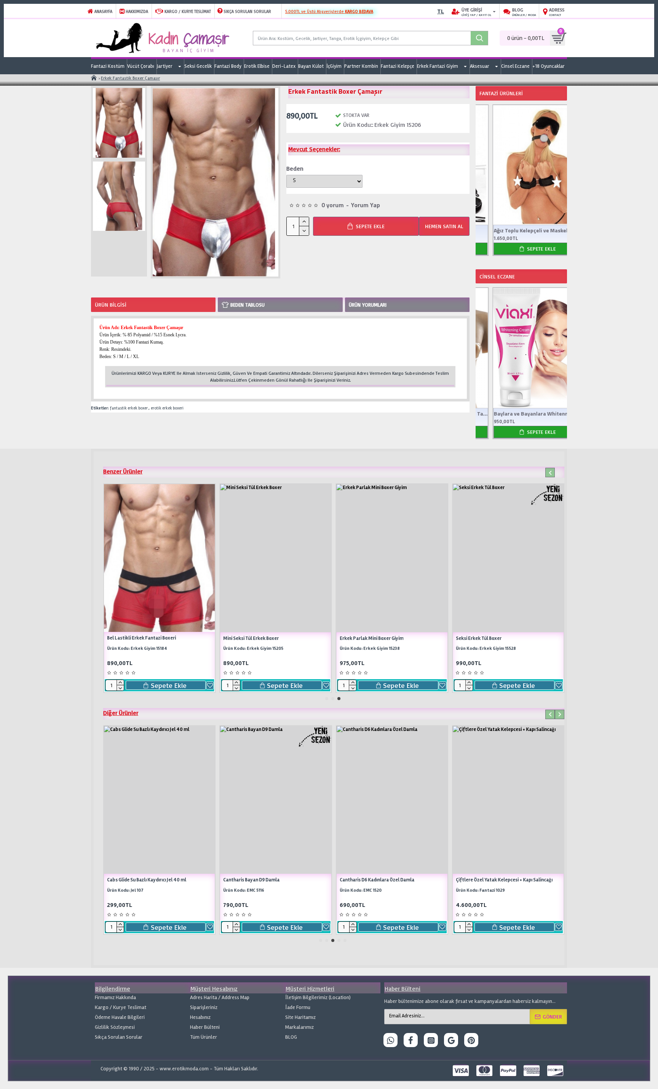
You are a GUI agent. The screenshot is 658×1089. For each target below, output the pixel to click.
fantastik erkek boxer (129, 408)
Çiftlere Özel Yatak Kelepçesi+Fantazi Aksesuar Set (333, 880)
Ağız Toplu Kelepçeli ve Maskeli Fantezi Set (521, 230)
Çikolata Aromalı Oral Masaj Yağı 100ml (552, 880)
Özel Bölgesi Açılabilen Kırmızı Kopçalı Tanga (257, 638)
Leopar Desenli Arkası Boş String (476, 638)
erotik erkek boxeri (167, 408)
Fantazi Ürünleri (501, 93)
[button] (550, 472)
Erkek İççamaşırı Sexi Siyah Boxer (129, 638)
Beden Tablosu (247, 305)
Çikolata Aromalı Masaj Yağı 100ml (431, 880)
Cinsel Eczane (497, 276)
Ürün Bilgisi (110, 304)
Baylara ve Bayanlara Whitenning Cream (521, 413)
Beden (294, 168)
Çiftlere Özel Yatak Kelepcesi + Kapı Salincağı (210, 880)
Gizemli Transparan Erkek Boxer (360, 638)
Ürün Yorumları (367, 305)
